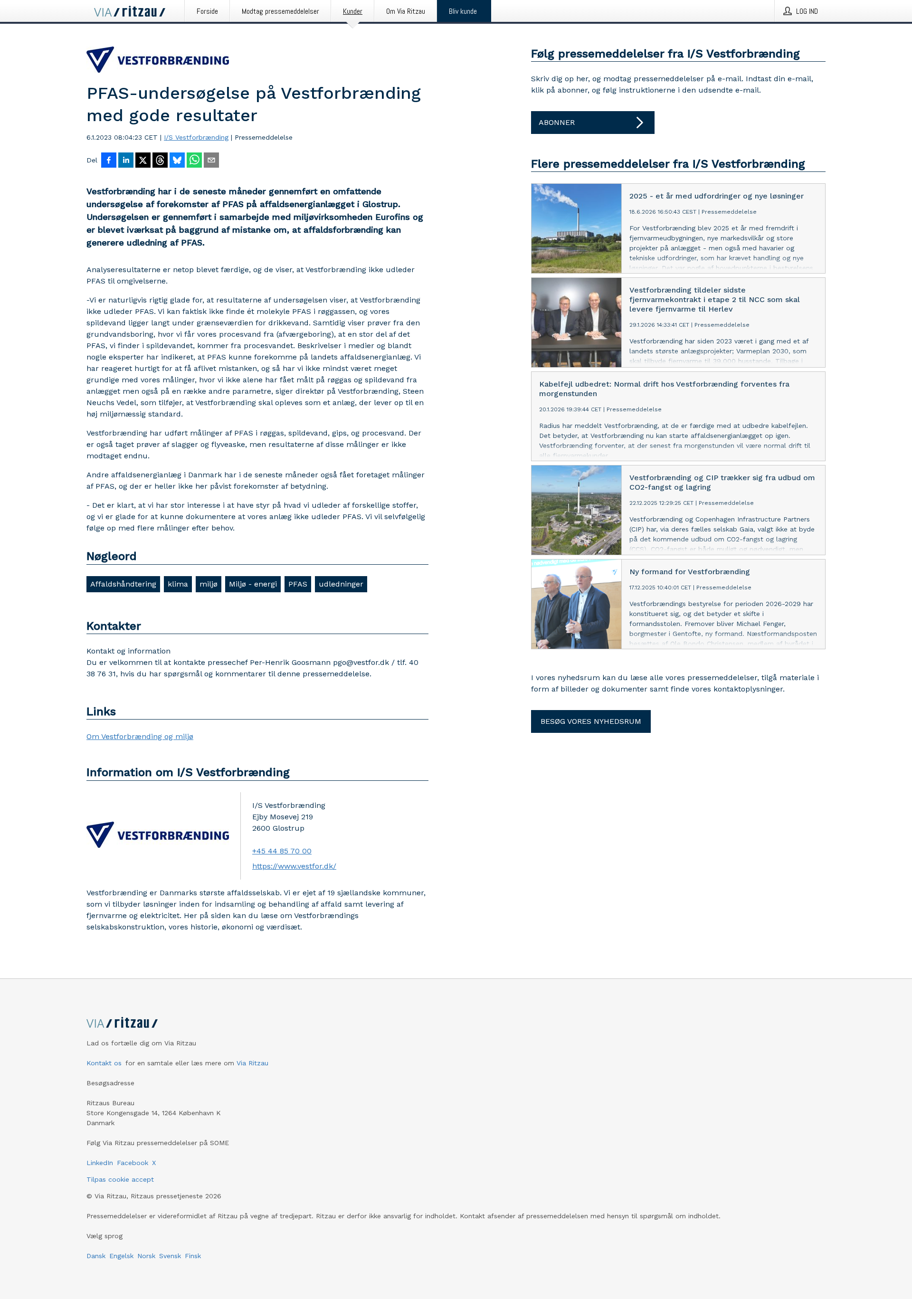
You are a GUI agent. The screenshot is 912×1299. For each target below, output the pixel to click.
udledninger (341, 583)
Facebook (132, 1162)
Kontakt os (104, 1063)
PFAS (297, 583)
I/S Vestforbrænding (196, 137)
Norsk (146, 1256)
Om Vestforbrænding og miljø (139, 736)
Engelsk (121, 1256)
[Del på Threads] (160, 161)
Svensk (170, 1256)
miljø (209, 583)
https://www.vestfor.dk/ (294, 866)
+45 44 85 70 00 (282, 850)
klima (178, 583)
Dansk (95, 1256)
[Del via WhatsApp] (194, 161)
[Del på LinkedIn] (125, 161)
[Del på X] (143, 161)
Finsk (193, 1256)
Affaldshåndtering (123, 583)
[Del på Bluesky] (177, 161)
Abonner (557, 122)
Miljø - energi (253, 583)
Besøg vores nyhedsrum (591, 721)
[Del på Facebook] (108, 161)
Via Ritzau (252, 1063)
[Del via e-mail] (211, 161)
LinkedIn (99, 1162)
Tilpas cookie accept (120, 1179)
